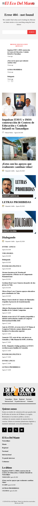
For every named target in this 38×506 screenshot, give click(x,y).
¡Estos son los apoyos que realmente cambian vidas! (17, 165)
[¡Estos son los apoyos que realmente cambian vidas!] (19, 148)
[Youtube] (21, 430)
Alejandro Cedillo (10, 171)
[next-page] (12, 81)
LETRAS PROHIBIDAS (14, 69)
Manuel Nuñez (9, 132)
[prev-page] (8, 81)
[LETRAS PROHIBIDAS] (19, 187)
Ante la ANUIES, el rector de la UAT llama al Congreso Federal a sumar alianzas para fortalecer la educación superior (18, 329)
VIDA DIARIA (7, 253)
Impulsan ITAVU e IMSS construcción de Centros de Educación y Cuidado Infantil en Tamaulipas (18, 52)
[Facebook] (4, 430)
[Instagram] (10, 430)
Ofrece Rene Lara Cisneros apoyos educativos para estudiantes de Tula (18, 292)
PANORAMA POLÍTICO (11, 266)
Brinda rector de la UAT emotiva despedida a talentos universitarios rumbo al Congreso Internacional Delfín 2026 (18, 318)
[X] (16, 430)
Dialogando (10, 76)
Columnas (5, 491)
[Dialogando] (19, 222)
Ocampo (4, 485)
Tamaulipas (6, 477)
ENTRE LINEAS (8, 247)
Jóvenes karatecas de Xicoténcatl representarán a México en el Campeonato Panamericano (17, 274)
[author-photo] (3, 132)
